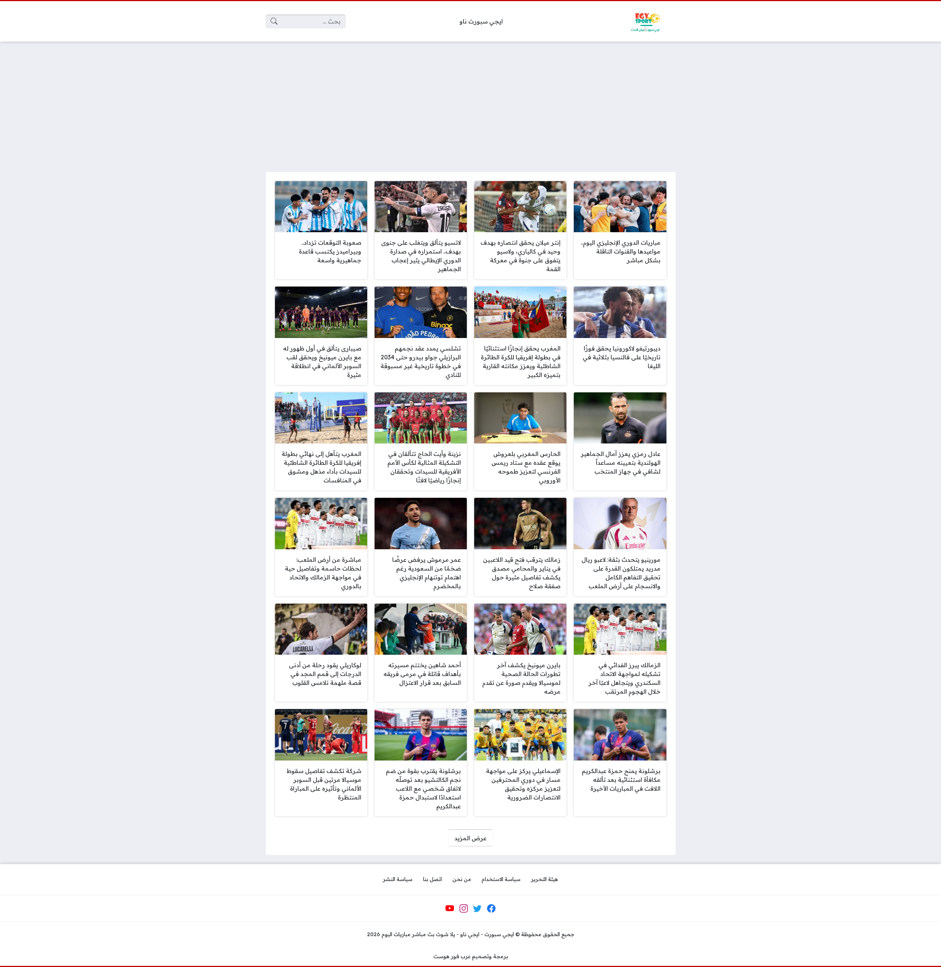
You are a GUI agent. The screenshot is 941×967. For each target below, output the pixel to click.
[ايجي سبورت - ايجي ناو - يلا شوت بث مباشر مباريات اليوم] (645, 21)
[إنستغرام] (463, 908)
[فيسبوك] (491, 908)
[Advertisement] (470, 102)
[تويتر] (477, 908)
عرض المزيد (470, 838)
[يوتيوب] (450, 908)
